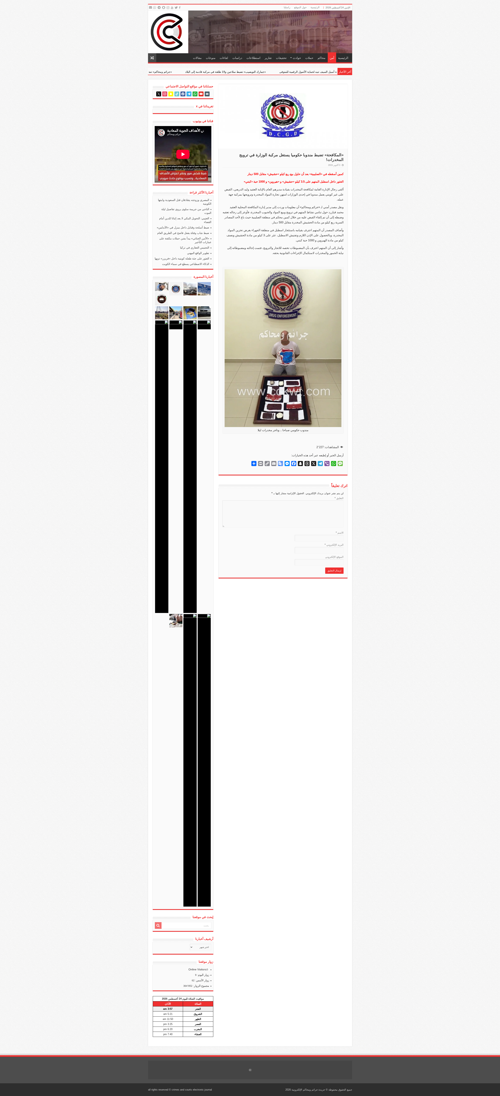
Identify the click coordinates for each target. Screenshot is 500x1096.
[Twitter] (176, 7)
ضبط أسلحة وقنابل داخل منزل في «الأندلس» (183, 227)
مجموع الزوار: (200, 985)
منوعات (210, 58)
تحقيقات (281, 58)
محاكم (321, 58)
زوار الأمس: (202, 980)
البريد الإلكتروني (334, 544)
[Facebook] (180, 7)
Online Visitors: (198, 969)
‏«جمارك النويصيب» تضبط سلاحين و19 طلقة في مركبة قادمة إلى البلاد (331, 71)
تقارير (268, 58)
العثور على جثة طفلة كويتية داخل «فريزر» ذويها (182, 258)
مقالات (197, 58)
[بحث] (158, 925)
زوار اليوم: (202, 974)
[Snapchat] (164, 7)
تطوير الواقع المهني (198, 253)
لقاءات (224, 58)
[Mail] (150, 7)
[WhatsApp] (154, 7)
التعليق (339, 498)
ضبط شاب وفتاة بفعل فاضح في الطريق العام (183, 232)
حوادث (297, 58)
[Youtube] (172, 7)
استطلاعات (253, 58)
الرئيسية (315, 7)
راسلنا (287, 7)
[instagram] (168, 7)
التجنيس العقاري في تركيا (194, 247)
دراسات (237, 58)
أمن (332, 58)
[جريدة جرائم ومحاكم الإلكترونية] (250, 32)
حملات (309, 58)
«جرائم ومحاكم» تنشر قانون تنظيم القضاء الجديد (250, 71)
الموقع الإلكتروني (334, 556)
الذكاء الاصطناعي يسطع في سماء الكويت (185, 264)
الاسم (340, 532)
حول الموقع (300, 7)
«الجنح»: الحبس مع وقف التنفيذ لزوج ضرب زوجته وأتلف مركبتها (172, 71)
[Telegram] (159, 7)
